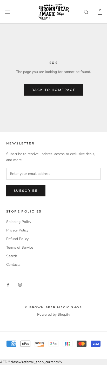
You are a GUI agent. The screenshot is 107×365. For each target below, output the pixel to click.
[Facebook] (8, 284)
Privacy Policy (17, 230)
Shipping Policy (18, 221)
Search (11, 256)
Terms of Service (19, 247)
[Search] (86, 12)
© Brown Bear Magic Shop (53, 307)
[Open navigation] (7, 12)
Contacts (13, 264)
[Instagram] (20, 284)
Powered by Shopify (53, 314)
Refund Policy (17, 238)
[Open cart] (100, 12)
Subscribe (26, 191)
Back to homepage (53, 90)
